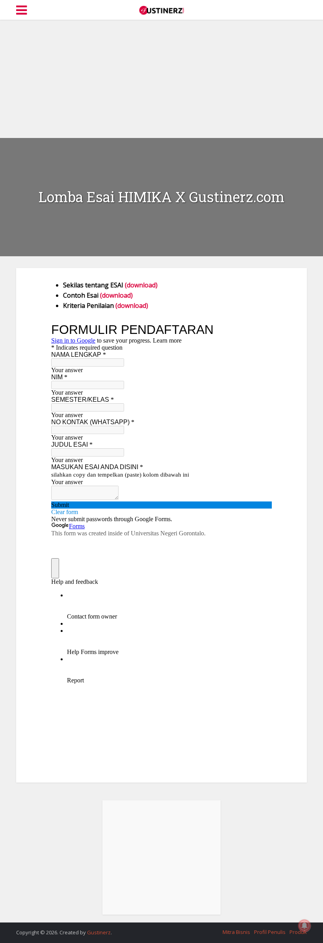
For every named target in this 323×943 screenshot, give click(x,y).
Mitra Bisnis (236, 932)
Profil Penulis (270, 932)
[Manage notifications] (304, 925)
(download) (141, 285)
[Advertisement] (161, 79)
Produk (298, 932)
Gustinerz (99, 932)
